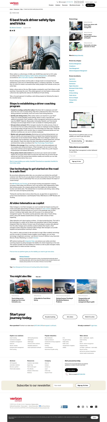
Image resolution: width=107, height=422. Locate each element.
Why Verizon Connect (75, 5)
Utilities (71, 102)
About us (47, 363)
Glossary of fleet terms (32, 370)
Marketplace (31, 339)
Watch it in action (89, 317)
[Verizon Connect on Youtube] (91, 407)
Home (11, 9)
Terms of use (28, 404)
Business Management (75, 63)
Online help (47, 370)
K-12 (64, 337)
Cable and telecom (49, 339)
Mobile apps (30, 341)
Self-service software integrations (88, 351)
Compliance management (16, 341)
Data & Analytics (44, 267)
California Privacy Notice (15, 406)
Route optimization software (34, 347)
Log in (95, 2)
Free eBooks (30, 368)
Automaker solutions (15, 365)
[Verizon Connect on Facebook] (79, 407)
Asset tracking (13, 337)
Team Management (18, 267)
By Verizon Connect (15, 27)
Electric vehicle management (86, 343)
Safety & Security (78, 55)
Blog (21, 9)
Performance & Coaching (29, 267)
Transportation (73, 100)
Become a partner (14, 366)
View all (38, 276)
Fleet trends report (31, 366)
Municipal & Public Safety (76, 88)
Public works (66, 343)
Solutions (58, 5)
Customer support (89, 2)
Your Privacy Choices (45, 406)
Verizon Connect (24, 256)
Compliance (72, 66)
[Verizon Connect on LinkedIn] (96, 407)
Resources (65, 5)
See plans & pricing (77, 141)
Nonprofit (71, 90)
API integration (13, 363)
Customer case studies (32, 363)
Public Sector (72, 95)
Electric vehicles (14, 345)
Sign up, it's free (76, 161)
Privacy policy (35, 407)
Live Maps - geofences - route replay (88, 347)
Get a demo (90, 5)
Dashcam (12, 343)
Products (51, 5)
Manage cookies (34, 404)
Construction (72, 81)
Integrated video (83, 345)
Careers (47, 365)
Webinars (29, 372)
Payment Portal (48, 372)
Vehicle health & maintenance (87, 353)
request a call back (50, 325)
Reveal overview (83, 349)
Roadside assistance (32, 345)
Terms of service (43, 407)
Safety (38, 267)
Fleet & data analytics (15, 368)
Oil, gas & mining (67, 339)
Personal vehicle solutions (34, 343)
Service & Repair (73, 97)
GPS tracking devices (33, 337)
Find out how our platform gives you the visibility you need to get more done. (32, 251)
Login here (94, 325)
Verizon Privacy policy (33, 406)
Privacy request (24, 406)
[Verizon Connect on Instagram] (83, 407)
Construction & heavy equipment (52, 341)
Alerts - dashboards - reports (86, 337)
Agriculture (72, 79)
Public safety (66, 341)
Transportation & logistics (69, 345)
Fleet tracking (13, 349)
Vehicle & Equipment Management (78, 70)
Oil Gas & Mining (73, 93)
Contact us (47, 366)
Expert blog (30, 365)
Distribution (72, 83)
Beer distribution (49, 337)
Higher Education (73, 86)
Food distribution (49, 347)
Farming (47, 345)
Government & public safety (51, 349)
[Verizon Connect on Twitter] (87, 407)
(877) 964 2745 (69, 2)
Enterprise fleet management (17, 347)
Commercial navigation (15, 339)
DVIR (81, 341)
